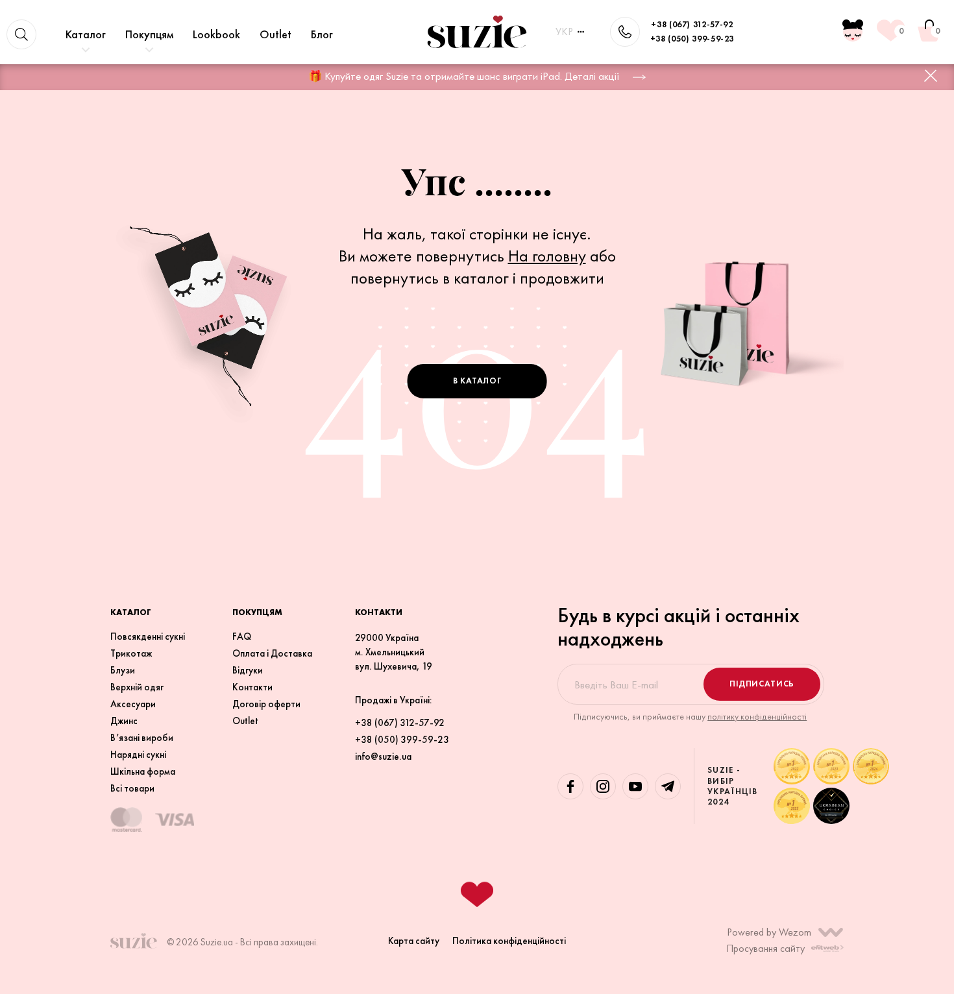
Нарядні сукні (138, 754)
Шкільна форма (142, 771)
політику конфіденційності (757, 716)
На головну (547, 256)
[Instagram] (603, 786)
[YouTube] (635, 786)
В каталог (477, 380)
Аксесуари (133, 704)
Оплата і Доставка (272, 653)
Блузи (122, 670)
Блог (322, 34)
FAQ (241, 636)
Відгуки (247, 670)
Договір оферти (266, 704)
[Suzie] (477, 32)
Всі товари (132, 788)
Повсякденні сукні (147, 636)
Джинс (124, 721)
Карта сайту (413, 940)
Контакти (252, 687)
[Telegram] (668, 786)
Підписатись (761, 683)
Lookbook (216, 34)
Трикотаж (131, 653)
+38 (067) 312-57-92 (692, 24)
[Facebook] (570, 786)
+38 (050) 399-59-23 (692, 38)
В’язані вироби (141, 738)
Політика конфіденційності (509, 940)
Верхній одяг (137, 687)
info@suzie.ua (383, 756)
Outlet (275, 34)
